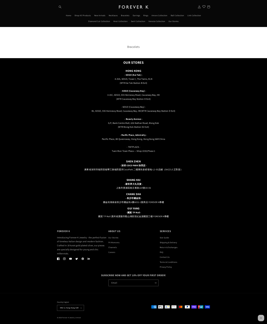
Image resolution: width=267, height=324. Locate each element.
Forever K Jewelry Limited (71, 318)
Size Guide (164, 237)
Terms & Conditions (168, 262)
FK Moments (113, 242)
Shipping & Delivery (168, 242)
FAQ (161, 252)
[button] (60, 7)
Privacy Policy (166, 267)
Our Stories (113, 237)
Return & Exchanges (169, 247)
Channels (112, 247)
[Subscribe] (155, 283)
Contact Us (165, 257)
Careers (111, 252)
